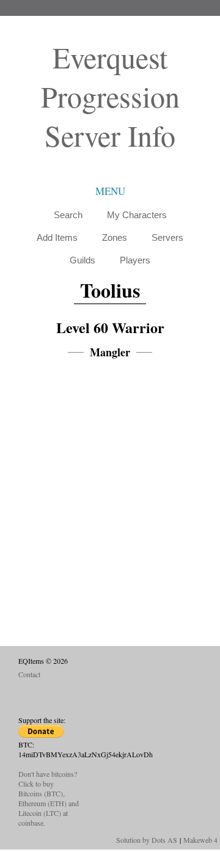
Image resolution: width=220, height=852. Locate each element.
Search (68, 215)
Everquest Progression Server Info (110, 96)
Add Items (57, 237)
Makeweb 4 (200, 840)
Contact (29, 674)
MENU (110, 191)
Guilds (82, 260)
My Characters (137, 215)
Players (135, 260)
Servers (167, 237)
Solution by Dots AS (146, 840)
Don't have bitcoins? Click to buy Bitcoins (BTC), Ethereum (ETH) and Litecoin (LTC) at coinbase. (48, 798)
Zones (114, 237)
